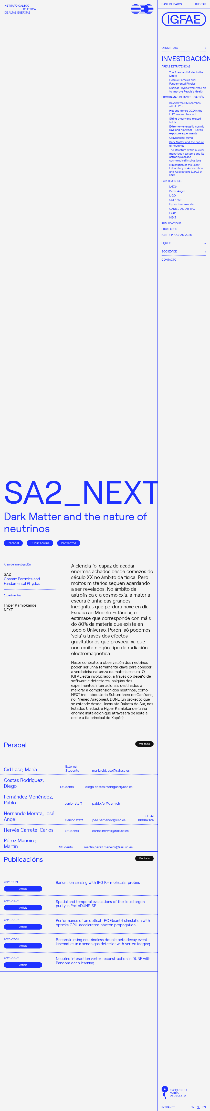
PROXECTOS (169, 229)
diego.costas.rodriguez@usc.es (108, 786)
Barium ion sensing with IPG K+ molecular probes (98, 882)
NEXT (172, 217)
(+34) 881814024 (146, 818)
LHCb (173, 186)
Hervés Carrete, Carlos (29, 830)
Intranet (168, 1107)
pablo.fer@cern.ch (106, 803)
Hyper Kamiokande (181, 204)
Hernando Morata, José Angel (29, 816)
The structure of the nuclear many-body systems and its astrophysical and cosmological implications (186, 155)
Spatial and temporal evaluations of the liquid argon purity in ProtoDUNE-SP (100, 903)
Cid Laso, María (20, 769)
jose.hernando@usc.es (108, 820)
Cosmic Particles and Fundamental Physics (182, 81)
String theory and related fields (185, 120)
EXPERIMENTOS (172, 181)
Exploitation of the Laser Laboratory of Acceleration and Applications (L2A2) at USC (186, 170)
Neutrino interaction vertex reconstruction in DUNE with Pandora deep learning (103, 960)
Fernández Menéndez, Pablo (28, 799)
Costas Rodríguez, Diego (24, 783)
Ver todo (144, 744)
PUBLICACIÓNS (172, 223)
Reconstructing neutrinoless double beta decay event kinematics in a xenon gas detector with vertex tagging (103, 942)
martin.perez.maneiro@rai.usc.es (108, 847)
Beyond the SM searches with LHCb (185, 104)
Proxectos (68, 543)
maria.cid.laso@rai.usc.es (111, 770)
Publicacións (39, 543)
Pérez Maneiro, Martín (20, 843)
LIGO (172, 195)
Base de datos (172, 4)
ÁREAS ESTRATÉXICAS (176, 66)
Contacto (169, 259)
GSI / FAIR (175, 200)
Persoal (13, 543)
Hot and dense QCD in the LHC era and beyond (185, 112)
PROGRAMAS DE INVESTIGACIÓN (183, 97)
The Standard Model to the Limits (186, 74)
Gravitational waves (181, 138)
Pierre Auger (177, 191)
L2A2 (172, 213)
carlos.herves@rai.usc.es (110, 830)
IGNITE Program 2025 (177, 235)
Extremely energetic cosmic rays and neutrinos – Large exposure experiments (186, 129)
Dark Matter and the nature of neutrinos (186, 143)
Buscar (200, 4)
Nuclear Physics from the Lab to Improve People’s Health (187, 89)
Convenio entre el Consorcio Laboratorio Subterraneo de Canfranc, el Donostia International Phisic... (104, 1096)
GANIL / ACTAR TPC (182, 209)
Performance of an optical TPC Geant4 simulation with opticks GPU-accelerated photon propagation (103, 922)
